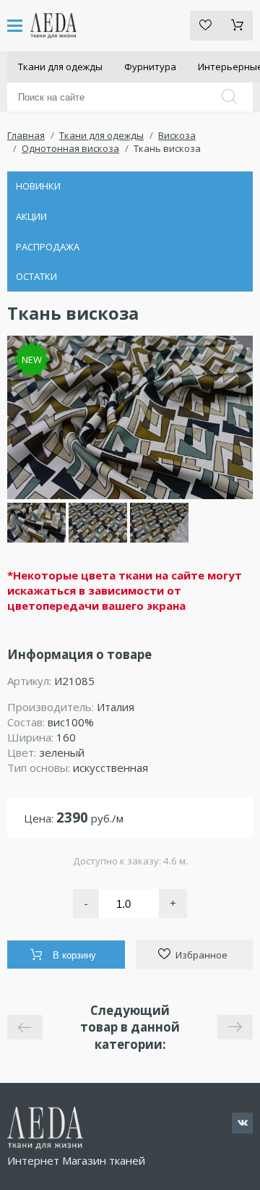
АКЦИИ (31, 216)
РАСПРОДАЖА (47, 246)
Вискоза (177, 135)
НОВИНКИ (38, 185)
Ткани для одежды (60, 66)
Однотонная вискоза (70, 148)
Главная (26, 135)
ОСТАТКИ (36, 276)
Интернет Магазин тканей (76, 1160)
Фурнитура (150, 66)
